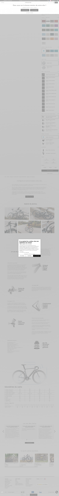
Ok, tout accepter (37, 255)
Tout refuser (22, 255)
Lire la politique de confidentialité (24, 252)
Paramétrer (29, 255)
